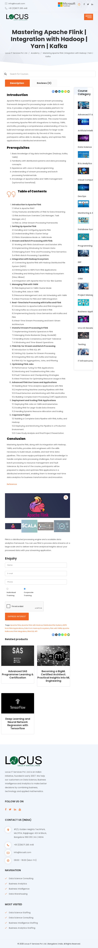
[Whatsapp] (62, 91)
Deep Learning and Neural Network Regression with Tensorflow (17, 723)
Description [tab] (17, 83)
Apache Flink (15, 625)
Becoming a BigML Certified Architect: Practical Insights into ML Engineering (53, 676)
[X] (56, 91)
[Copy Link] (65, 91)
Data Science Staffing (19, 912)
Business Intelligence (19, 888)
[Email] (68, 91)
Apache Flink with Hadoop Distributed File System (42, 625)
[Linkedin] (59, 91)
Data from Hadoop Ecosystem (36, 628)
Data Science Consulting (21, 878)
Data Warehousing (18, 893)
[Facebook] (53, 91)
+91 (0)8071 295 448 (18, 8)
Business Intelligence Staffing (23, 922)
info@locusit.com (17, 3)
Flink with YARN (56, 628)
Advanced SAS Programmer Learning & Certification (17, 674)
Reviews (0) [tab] (44, 83)
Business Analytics (18, 883)
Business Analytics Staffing (22, 927)
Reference (12, 484)
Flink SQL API (32, 631)
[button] (66, 497)
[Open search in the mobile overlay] (49, 75)
